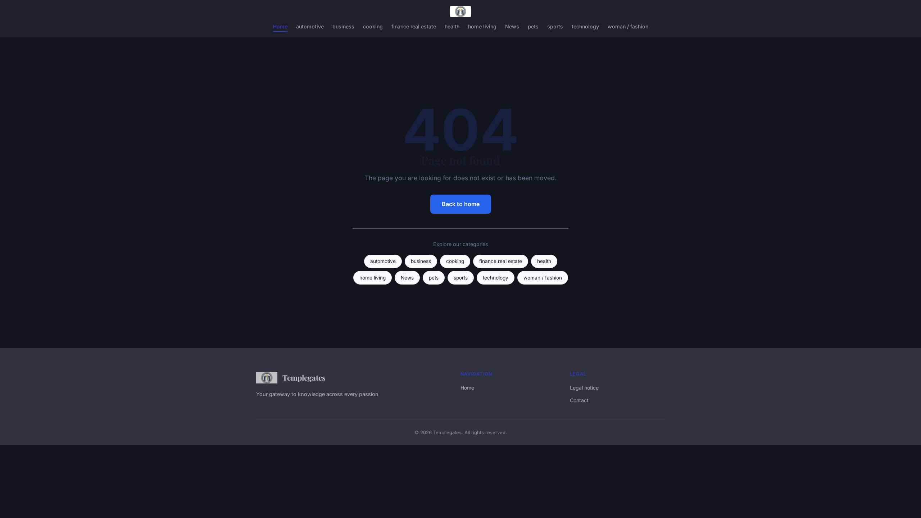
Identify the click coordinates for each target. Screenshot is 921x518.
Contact (579, 400)
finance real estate (413, 26)
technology (585, 26)
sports (555, 26)
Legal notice (584, 388)
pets (533, 26)
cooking (373, 26)
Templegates (304, 377)
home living (482, 26)
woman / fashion (628, 26)
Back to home (461, 204)
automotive (310, 26)
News (512, 26)
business (343, 26)
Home (280, 26)
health (452, 26)
